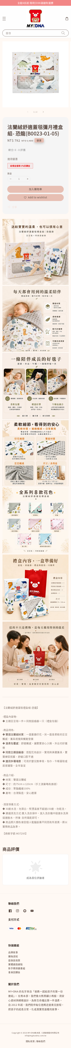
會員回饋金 (14, 972)
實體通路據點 (15, 964)
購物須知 (13, 956)
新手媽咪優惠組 (16, 968)
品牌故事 (13, 952)
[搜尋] (63, 33)
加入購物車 (35, 189)
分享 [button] (14, 207)
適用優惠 (12, 159)
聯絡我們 (40, 1041)
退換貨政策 (14, 960)
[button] (4, 18)
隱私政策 (30, 1041)
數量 (9, 173)
